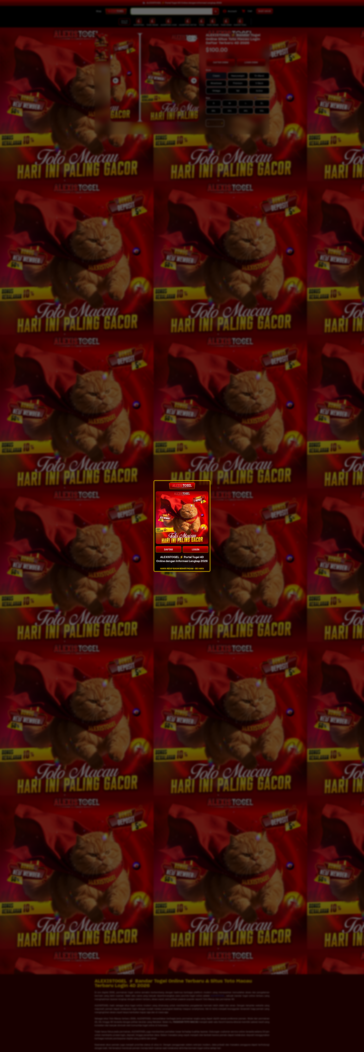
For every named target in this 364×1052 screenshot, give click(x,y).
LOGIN (195, 549)
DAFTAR (168, 549)
